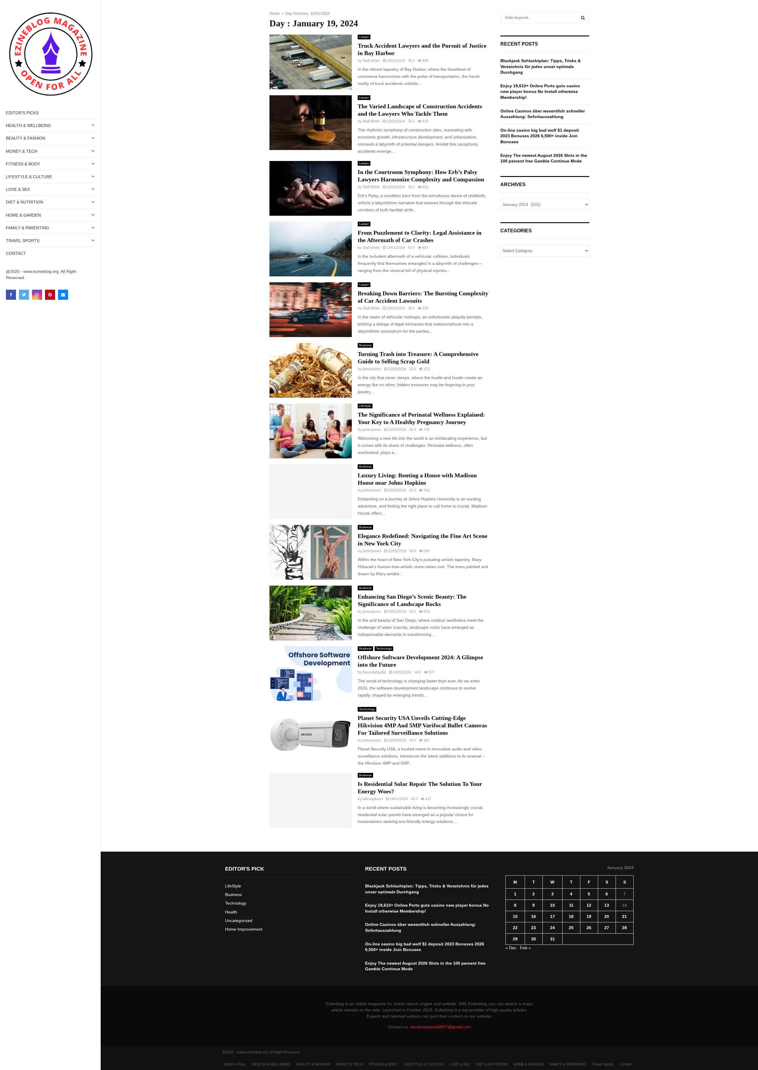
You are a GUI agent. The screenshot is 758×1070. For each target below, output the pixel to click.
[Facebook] (11, 295)
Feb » (525, 947)
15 (515, 916)
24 (552, 927)
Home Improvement (243, 929)
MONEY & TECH (21, 151)
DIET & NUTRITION (24, 202)
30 (533, 939)
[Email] (63, 295)
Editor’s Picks (22, 112)
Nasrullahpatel (374, 672)
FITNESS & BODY (23, 164)
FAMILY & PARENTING (27, 227)
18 (571, 916)
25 (571, 927)
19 (589, 916)
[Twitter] (24, 295)
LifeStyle (365, 405)
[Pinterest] (50, 295)
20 (606, 916)
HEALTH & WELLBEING (28, 125)
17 (552, 916)
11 (571, 905)
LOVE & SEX (18, 189)
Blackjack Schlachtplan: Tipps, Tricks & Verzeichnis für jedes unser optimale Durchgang (540, 66)
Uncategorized (238, 920)
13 (606, 905)
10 (552, 905)
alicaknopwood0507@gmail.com (440, 1026)
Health (231, 912)
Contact (16, 253)
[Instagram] (37, 295)
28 (624, 927)
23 (533, 927)
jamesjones (371, 369)
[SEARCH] (582, 18)
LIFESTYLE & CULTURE (29, 176)
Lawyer (364, 36)
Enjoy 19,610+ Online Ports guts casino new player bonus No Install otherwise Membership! (540, 91)
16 (533, 916)
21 (624, 916)
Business (365, 345)
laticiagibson (372, 799)
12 (589, 905)
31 (552, 939)
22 (515, 927)
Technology (384, 648)
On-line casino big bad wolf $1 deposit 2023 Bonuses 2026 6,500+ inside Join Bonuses (539, 136)
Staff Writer (371, 61)
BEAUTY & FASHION (25, 138)
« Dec (510, 947)
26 (589, 927)
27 (606, 927)
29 (515, 939)
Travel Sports (22, 240)
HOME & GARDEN (23, 215)
